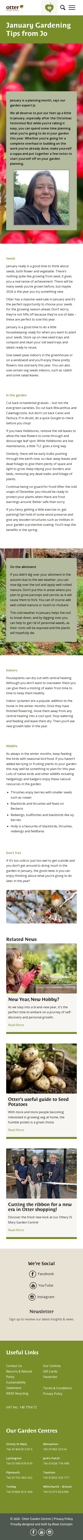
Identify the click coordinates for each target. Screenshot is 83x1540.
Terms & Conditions (57, 1388)
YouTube (45, 1285)
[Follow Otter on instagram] (49, 1534)
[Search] (63, 7)
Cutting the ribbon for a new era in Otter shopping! (40, 1207)
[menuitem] (63, 7)
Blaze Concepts (62, 1524)
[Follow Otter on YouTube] (41, 1534)
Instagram (45, 1296)
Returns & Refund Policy (19, 1374)
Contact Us (14, 1366)
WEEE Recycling (17, 1393)
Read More (16, 1025)
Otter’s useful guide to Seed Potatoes (38, 1101)
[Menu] (72, 7)
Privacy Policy (52, 1394)
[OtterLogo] (15, 7)
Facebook (46, 1273)
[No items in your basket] (49, 7)
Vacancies (50, 1377)
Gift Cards (50, 1371)
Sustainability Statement (16, 1385)
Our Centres (52, 1366)
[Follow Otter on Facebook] (33, 1534)
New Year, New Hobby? (33, 999)
